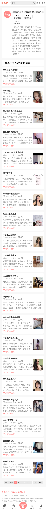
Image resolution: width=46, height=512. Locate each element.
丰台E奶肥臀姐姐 (10, 420)
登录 (39, 3)
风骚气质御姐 (8, 461)
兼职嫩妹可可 (8, 296)
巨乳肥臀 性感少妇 (11, 131)
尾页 (40, 482)
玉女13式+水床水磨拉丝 (13, 152)
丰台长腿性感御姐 (10, 70)
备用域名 (21, 492)
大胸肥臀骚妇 (8, 440)
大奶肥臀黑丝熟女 (10, 276)
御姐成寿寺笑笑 (9, 214)
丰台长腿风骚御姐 (10, 358)
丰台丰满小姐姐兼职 (11, 317)
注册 (44, 3)
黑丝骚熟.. (7, 90)
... (30, 482)
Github (14, 492)
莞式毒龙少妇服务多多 (12, 111)
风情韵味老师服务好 (11, 193)
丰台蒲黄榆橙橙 (9, 379)
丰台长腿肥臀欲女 (10, 399)
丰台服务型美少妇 (10, 337)
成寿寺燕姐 (8, 173)
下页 (35, 482)
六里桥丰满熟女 (9, 255)
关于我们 (5, 492)
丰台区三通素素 (9, 234)
